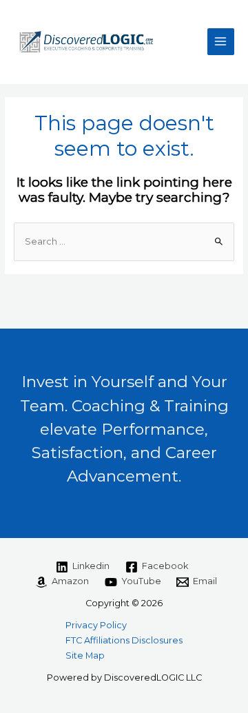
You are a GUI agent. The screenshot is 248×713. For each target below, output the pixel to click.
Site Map (85, 655)
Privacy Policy (96, 625)
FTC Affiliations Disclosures (124, 640)
